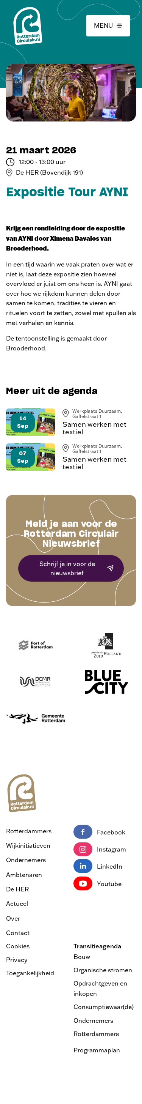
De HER (17, 889)
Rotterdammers (28, 831)
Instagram (111, 849)
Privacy (16, 960)
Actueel (17, 903)
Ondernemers (26, 860)
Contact (18, 933)
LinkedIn (109, 866)
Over (13, 918)
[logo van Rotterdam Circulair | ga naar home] (27, 25)
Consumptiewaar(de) (103, 1007)
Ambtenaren (24, 874)
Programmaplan (96, 1050)
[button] (108, 26)
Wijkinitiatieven (28, 845)
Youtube (109, 884)
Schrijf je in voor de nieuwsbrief (67, 568)
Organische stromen (102, 970)
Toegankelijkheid (30, 973)
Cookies (18, 946)
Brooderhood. (26, 348)
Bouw (81, 956)
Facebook (111, 832)
